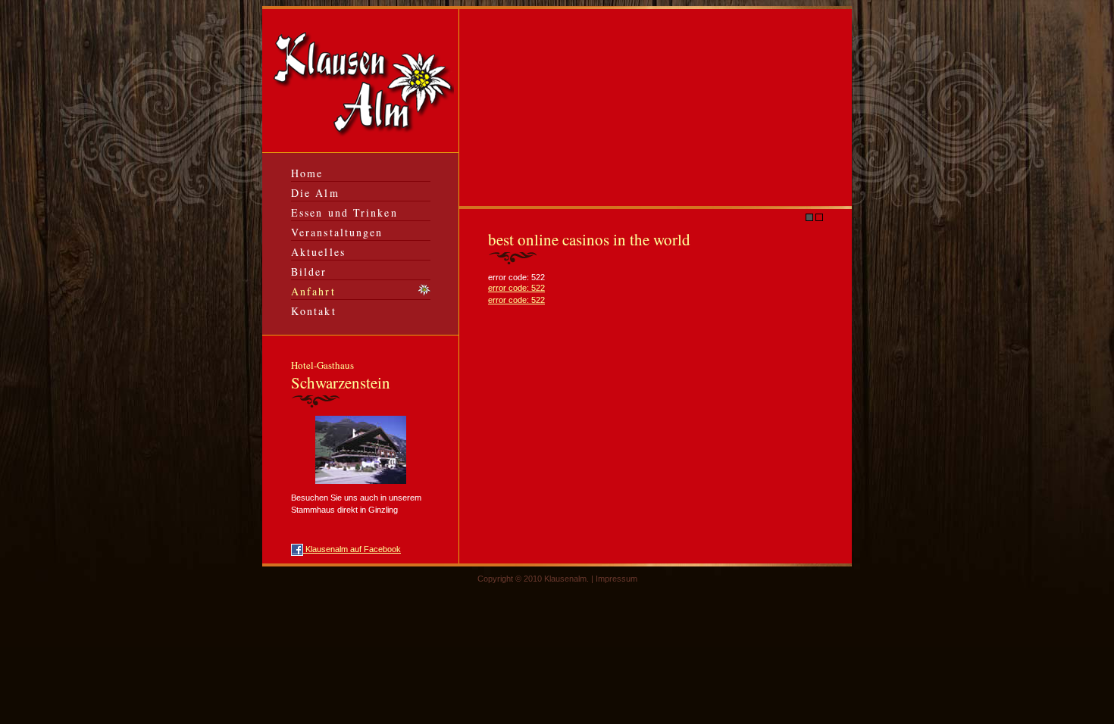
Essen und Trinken (344, 212)
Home (307, 173)
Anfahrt (313, 291)
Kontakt (313, 311)
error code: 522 (516, 287)
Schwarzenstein (340, 375)
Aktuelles (318, 252)
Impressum (616, 578)
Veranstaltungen (337, 232)
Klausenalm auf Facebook (352, 549)
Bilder (309, 271)
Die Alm (315, 193)
